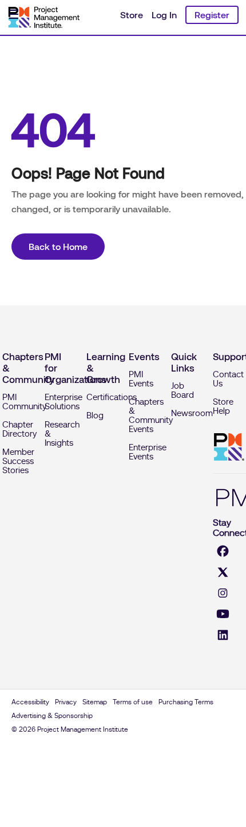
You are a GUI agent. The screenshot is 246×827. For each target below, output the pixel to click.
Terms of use (133, 702)
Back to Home (58, 246)
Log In (164, 15)
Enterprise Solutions (63, 402)
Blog (95, 415)
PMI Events (141, 379)
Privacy (66, 702)
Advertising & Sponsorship (52, 716)
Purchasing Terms (185, 702)
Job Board (182, 390)
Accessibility (30, 702)
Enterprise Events (147, 452)
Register (212, 15)
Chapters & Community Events (151, 415)
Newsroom (192, 413)
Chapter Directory (19, 429)
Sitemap (94, 702)
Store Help (223, 406)
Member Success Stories (18, 461)
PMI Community (24, 402)
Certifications (111, 397)
